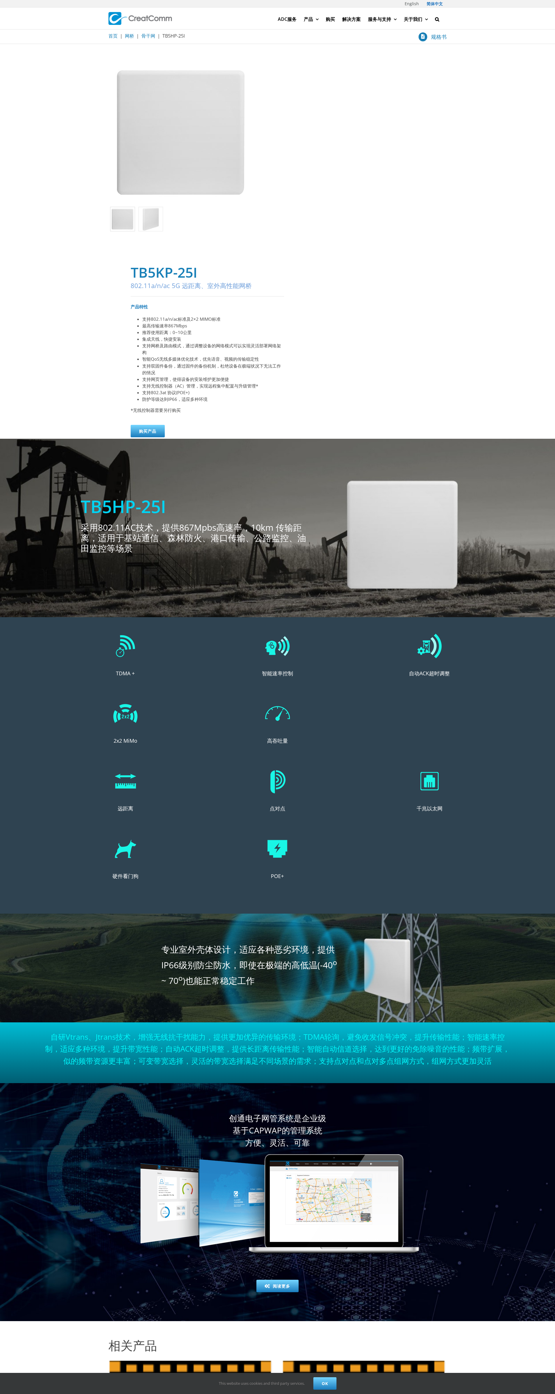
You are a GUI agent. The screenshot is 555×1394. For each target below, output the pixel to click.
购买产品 (147, 431)
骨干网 (148, 36)
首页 (113, 36)
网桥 (129, 36)
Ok (325, 1383)
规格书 (439, 36)
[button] (437, 18)
